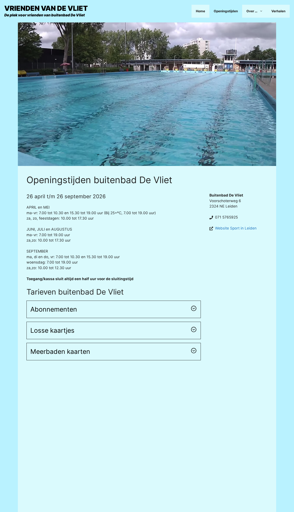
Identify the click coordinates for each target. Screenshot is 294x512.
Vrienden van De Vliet (46, 8)
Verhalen (278, 11)
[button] (113, 309)
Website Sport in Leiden (236, 228)
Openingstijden (226, 11)
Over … (251, 11)
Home (200, 11)
